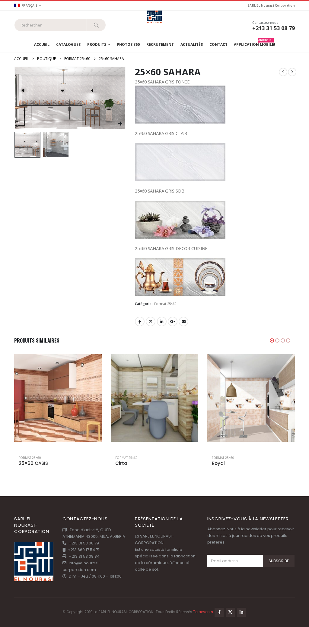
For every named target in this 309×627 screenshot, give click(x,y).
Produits (96, 44)
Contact (218, 44)
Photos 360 (128, 44)
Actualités (191, 44)
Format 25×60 (165, 303)
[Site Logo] (154, 17)
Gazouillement (150, 321)
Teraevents (203, 612)
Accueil (41, 44)
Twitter (230, 612)
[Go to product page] (58, 398)
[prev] (283, 72)
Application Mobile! (254, 43)
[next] (292, 72)
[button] (15, 97)
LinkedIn (162, 321)
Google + (172, 321)
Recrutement (160, 44)
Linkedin (241, 612)
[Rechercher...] (96, 25)
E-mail (183, 321)
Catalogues (68, 44)
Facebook (140, 321)
